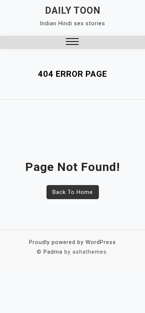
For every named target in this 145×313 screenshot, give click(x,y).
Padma (53, 251)
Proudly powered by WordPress (72, 242)
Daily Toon (72, 10)
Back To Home (72, 192)
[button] (72, 42)
